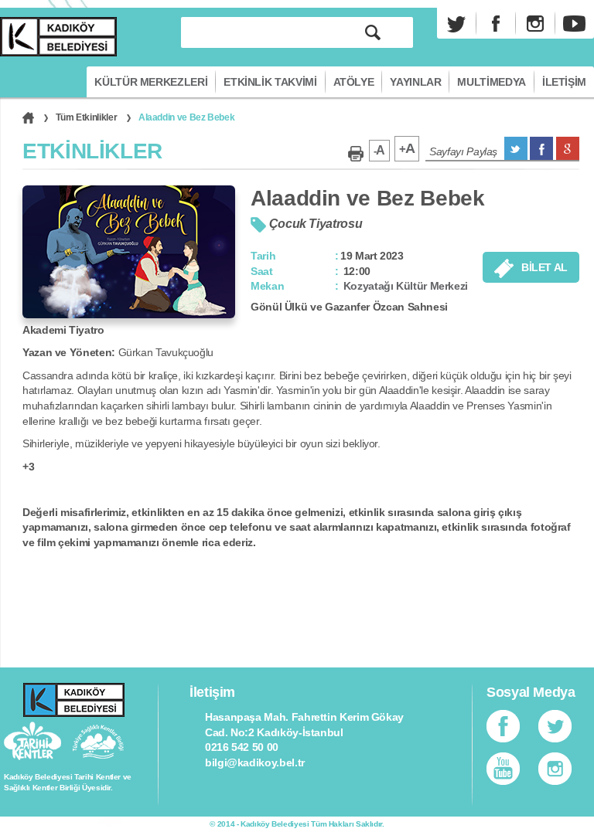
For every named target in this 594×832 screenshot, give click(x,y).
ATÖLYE (353, 82)
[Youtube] (574, 23)
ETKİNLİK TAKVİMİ (270, 82)
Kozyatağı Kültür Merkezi (405, 286)
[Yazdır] (356, 153)
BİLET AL (544, 267)
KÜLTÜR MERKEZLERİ (150, 82)
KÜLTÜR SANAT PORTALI (58, 36)
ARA (373, 32)
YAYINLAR (415, 82)
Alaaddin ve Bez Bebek (186, 117)
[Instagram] (535, 23)
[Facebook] (495, 23)
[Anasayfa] (28, 117)
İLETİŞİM (564, 82)
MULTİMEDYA (491, 82)
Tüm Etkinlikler (87, 117)
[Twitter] (456, 23)
